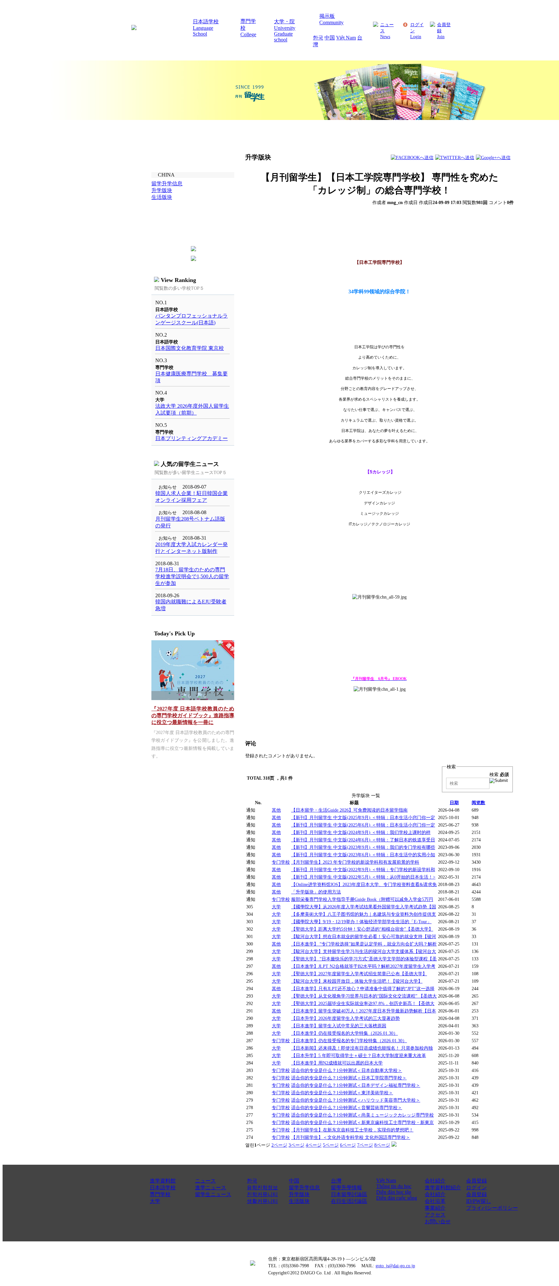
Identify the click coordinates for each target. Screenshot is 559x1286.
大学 (276, 906)
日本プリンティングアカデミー (191, 438)
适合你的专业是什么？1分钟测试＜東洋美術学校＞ (342, 1092)
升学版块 (299, 1194)
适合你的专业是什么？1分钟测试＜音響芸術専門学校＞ (346, 1107)
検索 (499, 774)
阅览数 (478, 802)
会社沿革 (435, 1201)
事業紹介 (435, 1208)
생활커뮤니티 (262, 1201)
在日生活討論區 (349, 1201)
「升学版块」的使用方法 (316, 891)
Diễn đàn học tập (393, 1192)
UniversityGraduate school (284, 33)
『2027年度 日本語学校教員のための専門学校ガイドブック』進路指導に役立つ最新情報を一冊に (192, 715)
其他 (276, 810)
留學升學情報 (346, 1187)
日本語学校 (206, 21)
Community (331, 22)
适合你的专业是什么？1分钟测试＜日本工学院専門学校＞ (349, 1077)
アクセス (435, 1214)
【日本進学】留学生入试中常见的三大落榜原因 (338, 1025)
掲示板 (327, 16)
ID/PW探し (478, 1201)
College (248, 34)
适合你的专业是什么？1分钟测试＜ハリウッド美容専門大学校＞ (355, 1100)
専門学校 (160, 1194)
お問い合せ (438, 1221)
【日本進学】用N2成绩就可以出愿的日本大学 (337, 1062)
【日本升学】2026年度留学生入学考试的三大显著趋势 (345, 1018)
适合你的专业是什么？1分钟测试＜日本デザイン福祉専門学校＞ (355, 1085)
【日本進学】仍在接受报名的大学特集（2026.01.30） (344, 1033)
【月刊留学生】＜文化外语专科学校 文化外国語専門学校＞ (350, 1137)
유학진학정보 (262, 1187)
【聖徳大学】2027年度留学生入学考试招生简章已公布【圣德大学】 (359, 973)
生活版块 (299, 1201)
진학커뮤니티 (262, 1194)
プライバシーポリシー (492, 1208)
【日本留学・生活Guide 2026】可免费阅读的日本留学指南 (349, 810)
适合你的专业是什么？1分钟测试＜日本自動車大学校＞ (346, 1070)
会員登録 (476, 1180)
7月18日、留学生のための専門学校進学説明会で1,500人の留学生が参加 (192, 576)
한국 (318, 37)
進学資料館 (163, 1180)
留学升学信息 (304, 1187)
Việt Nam (346, 37)
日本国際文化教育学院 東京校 (189, 348)
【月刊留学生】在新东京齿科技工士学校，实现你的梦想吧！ (352, 1129)
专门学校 (281, 862)
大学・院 (284, 21)
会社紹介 (435, 1180)
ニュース (205, 1180)
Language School (203, 31)
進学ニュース (210, 1187)
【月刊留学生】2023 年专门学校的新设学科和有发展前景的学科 (355, 862)
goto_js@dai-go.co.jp (395, 1265)
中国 (329, 37)
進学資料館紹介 (443, 1187)
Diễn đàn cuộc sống (396, 1198)
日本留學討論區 (349, 1194)
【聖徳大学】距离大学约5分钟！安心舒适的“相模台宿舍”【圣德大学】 (362, 929)
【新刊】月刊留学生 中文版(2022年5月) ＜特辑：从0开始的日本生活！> (363, 877)
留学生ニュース (213, 1194)
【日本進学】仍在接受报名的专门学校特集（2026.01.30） (349, 1040)
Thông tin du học (393, 1186)
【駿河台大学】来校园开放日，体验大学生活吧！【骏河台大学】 (356, 981)
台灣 (336, 1180)
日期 (454, 802)
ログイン (476, 1187)
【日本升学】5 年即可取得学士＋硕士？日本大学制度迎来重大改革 (358, 1055)
